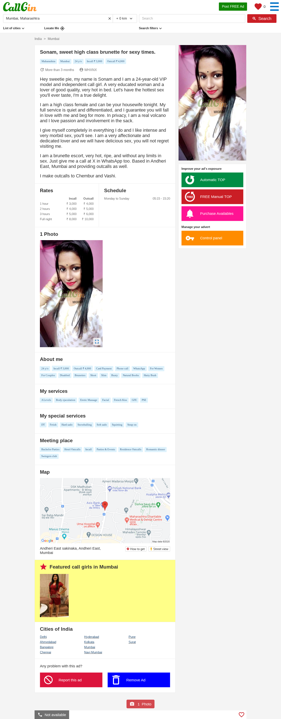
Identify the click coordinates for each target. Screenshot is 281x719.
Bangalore (46, 647)
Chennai (45, 652)
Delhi (43, 637)
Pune (132, 637)
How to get (135, 549)
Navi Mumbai (93, 652)
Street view (159, 549)
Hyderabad (91, 637)
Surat (132, 642)
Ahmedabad (48, 642)
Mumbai (89, 647)
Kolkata (89, 642)
